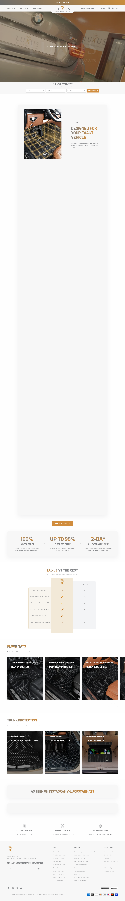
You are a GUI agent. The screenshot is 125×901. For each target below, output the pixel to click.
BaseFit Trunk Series (59, 871)
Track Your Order (109, 851)
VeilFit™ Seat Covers (59, 877)
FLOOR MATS (11, 8)
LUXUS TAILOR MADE (87, 8)
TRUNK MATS (24, 8)
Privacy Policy (108, 868)
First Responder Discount (82, 877)
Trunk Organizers (58, 880)
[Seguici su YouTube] (21, 888)
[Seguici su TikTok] (26, 888)
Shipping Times (108, 855)
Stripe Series (57, 868)
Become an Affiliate (80, 880)
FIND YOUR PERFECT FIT (62, 523)
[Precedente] (43, 2)
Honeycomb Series (58, 858)
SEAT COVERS (37, 8)
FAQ (105, 864)
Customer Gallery (79, 858)
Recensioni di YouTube (81, 861)
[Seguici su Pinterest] (17, 888)
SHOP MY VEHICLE (93, 90)
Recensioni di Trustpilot (81, 855)
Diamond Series (57, 851)
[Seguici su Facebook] (8, 888)
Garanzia (77, 874)
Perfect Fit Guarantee (62, 2)
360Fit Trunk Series (58, 874)
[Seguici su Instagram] (13, 888)
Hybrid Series (57, 861)
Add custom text (95, 493)
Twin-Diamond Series (59, 855)
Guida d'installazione (80, 871)
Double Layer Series (59, 864)
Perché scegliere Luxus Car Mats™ (84, 851)
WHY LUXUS (101, 8)
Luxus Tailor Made (79, 868)
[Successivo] (81, 2)
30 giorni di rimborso (80, 864)
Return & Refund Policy (111, 861)
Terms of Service (109, 871)
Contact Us (107, 858)
